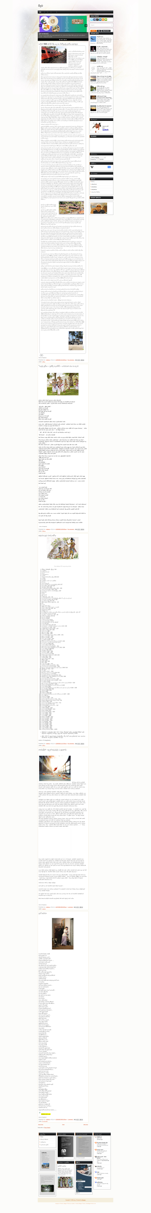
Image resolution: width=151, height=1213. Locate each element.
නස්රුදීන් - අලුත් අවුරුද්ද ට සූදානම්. (53, 749)
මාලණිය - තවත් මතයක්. (102, 46)
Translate (101, 159)
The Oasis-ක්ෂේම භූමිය (102, 1142)
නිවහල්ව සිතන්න (44, 1139)
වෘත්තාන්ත (99, 1165)
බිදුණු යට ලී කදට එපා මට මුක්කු (104, 76)
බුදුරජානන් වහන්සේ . (45, 33)
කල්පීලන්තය (100, 1181)
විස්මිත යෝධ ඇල (101, 86)
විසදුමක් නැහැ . (100, 36)
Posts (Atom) (47, 1127)
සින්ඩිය (93, 181)
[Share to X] (80, 360)
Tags (99, 30)
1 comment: (70, 906)
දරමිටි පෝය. (99, 1137)
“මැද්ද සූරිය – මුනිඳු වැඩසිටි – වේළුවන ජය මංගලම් (58, 366)
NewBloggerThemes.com (91, 1203)
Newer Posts (40, 1124)
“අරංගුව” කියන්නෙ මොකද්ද (102, 1172)
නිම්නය (44, 531)
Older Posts (85, 1124)
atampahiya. (94, 186)
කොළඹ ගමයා (100, 1149)
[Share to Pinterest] (83, 360)
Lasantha (73, 1203)
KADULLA (99, 1136)
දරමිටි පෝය (62, 1165)
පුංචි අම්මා (43, 913)
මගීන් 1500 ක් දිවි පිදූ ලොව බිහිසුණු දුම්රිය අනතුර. (58, 44)
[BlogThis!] (79, 360)
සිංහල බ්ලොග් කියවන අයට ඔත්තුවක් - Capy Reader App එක (103, 1160)
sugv (98, 1171)
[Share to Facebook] (82, 360)
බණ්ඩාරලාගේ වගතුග (101, 96)
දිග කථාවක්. (45, 1120)
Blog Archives (106, 30)
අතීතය (43, 361)
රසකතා (44, 908)
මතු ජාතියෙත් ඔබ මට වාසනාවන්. (104, 106)
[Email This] (77, 360)
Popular (93, 30)
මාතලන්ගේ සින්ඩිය (95, 192)
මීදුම (40, 5)
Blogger (84, 1199)
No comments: (71, 360)
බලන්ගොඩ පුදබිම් (44, 1144)
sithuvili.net (94, 184)
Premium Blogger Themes (80, 1203)
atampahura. (94, 189)
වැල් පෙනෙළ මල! (100, 1167)
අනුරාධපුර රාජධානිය (47, 535)
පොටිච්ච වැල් (100, 66)
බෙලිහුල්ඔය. (43, 1141)
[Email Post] (76, 360)
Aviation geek (100, 1177)
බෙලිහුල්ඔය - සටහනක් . (102, 56)
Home (40, 12)
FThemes (61, 1203)
